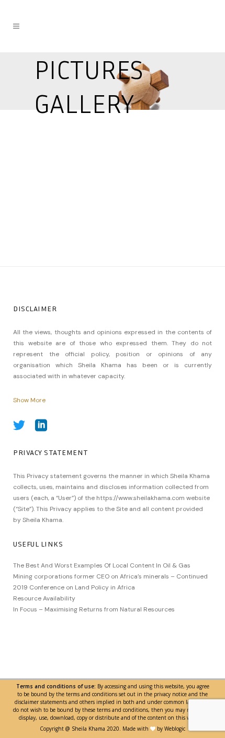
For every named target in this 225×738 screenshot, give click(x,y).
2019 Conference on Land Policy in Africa (74, 587)
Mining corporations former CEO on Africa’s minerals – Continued (110, 576)
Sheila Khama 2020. (96, 728)
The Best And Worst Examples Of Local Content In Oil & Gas (101, 565)
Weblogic (174, 728)
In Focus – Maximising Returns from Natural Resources (94, 609)
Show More (29, 400)
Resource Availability (44, 598)
